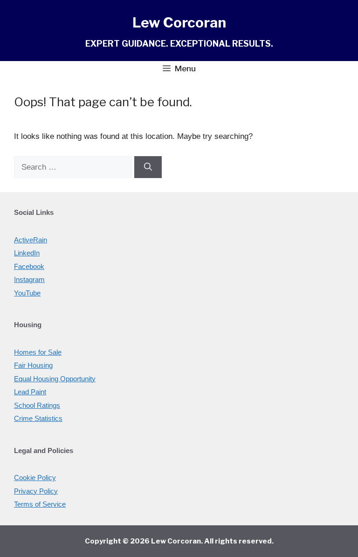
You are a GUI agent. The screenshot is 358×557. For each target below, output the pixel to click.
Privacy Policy (36, 491)
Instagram (29, 279)
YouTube (27, 293)
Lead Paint (30, 392)
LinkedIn (27, 253)
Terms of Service (40, 504)
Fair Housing (33, 365)
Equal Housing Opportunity (55, 379)
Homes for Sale (38, 352)
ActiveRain (30, 240)
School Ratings (37, 405)
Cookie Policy (35, 477)
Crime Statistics (38, 418)
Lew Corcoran (179, 22)
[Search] (148, 167)
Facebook (29, 266)
